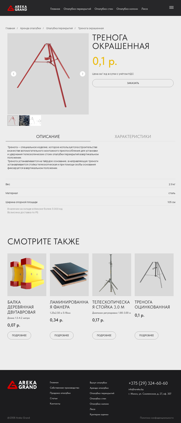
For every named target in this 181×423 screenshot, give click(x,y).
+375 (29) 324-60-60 (148, 383)
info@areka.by (136, 389)
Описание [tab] (48, 136)
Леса (144, 8)
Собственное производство (64, 387)
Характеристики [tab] (133, 136)
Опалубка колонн (127, 8)
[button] (133, 83)
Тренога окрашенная (91, 28)
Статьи (53, 398)
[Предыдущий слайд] (13, 74)
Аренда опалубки (30, 28)
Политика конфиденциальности (157, 417)
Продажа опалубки (60, 393)
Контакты (55, 403)
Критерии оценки (99, 414)
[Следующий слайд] (82, 74)
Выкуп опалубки (98, 382)
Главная (55, 8)
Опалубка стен (104, 8)
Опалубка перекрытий (77, 8)
